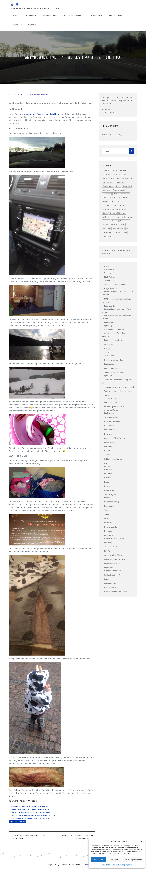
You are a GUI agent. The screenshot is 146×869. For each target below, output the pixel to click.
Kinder (122, 205)
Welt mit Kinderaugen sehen (115, 559)
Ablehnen (114, 860)
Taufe (106, 353)
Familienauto (109, 425)
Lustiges (107, 348)
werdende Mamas (111, 410)
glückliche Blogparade (121, 194)
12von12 (114, 171)
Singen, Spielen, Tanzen (113, 372)
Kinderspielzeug (108, 209)
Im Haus (107, 466)
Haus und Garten (96, 15)
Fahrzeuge (108, 531)
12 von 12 (106, 171)
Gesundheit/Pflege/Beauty (114, 438)
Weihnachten (107, 232)
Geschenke (106, 190)
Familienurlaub (108, 186)
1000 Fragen (109, 543)
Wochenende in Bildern (39, 94)
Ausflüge (117, 174)
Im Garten (108, 474)
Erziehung (108, 434)
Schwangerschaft (111, 417)
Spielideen (108, 375)
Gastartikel (127, 186)
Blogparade (120, 182)
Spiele (106, 514)
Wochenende (20, 821)
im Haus (114, 205)
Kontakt (107, 579)
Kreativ (105, 213)
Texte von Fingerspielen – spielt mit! (118, 391)
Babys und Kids (108, 182)
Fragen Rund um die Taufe (114, 360)
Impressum (129, 865)
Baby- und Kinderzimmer (111, 178)
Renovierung (124, 221)
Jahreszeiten (109, 490)
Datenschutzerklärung (118, 865)
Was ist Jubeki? (110, 587)
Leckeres (122, 213)
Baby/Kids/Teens (49, 15)
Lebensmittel (109, 506)
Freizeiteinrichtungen (112, 502)
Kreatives (113, 213)
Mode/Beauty (109, 442)
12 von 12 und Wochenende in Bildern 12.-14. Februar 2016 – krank (76, 836)
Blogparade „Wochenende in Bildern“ (42, 114)
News (14, 15)
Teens (106, 395)
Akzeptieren (98, 860)
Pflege (106, 510)
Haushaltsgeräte (110, 527)
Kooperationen (110, 583)
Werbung (118, 232)
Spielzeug (106, 228)
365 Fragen (123, 171)
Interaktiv (107, 523)
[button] (142, 841)
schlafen (114, 225)
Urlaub (128, 228)
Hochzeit (106, 205)
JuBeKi (14, 4)
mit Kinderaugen (108, 217)
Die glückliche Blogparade (114, 538)
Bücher (107, 498)
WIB (11, 821)
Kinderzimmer (121, 209)
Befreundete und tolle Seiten (115, 592)
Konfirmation (109, 364)
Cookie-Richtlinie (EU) (112, 575)
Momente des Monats (124, 217)
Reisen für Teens (110, 403)
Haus (104, 198)
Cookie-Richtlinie (106, 865)
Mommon (106, 221)
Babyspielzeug (127, 178)
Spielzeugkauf (109, 325)
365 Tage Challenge (111, 547)
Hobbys (107, 451)
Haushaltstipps (123, 198)
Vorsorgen (108, 446)
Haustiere (106, 201)
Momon (115, 221)
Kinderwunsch (109, 413)
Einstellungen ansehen (133, 860)
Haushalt (112, 198)
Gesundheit (107, 194)
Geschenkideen (118, 190)
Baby (124, 174)
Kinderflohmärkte (29, 15)
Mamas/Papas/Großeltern (73, 15)
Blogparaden (17, 25)
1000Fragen (107, 174)
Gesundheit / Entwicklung (114, 330)
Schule (122, 225)
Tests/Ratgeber (115, 15)
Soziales (107, 518)
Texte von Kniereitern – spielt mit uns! (119, 387)
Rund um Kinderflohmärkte (114, 284)
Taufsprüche (109, 356)
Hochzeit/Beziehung (112, 421)
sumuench (18, 94)
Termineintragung (111, 280)
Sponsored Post (118, 228)
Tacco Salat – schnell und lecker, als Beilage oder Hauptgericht (29, 836)
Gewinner (108, 273)
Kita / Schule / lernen (112, 368)
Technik (107, 455)
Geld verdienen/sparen (113, 459)
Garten (118, 186)
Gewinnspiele (109, 270)
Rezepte (105, 225)
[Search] (131, 151)
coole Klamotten (110, 398)
